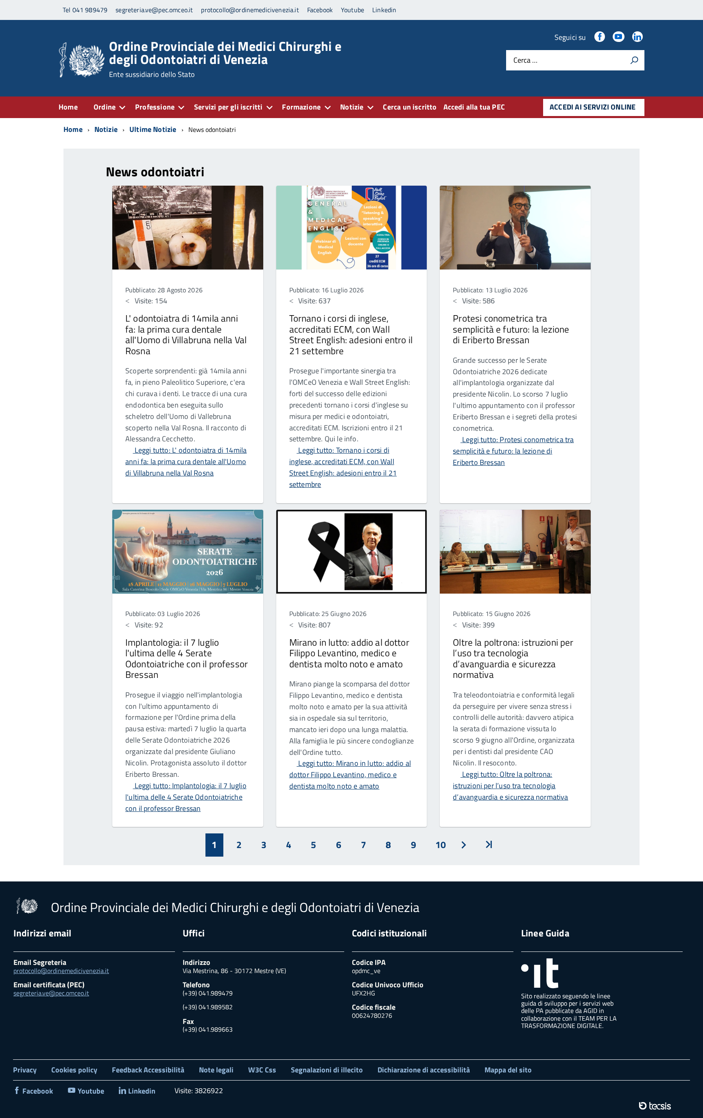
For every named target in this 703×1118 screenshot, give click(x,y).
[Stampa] (634, 60)
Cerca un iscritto (410, 106)
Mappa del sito (508, 1069)
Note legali (216, 1069)
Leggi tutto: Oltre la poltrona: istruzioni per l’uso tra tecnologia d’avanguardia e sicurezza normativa (510, 785)
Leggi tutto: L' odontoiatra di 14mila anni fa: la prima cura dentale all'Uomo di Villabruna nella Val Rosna (186, 461)
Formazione (301, 106)
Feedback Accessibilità (148, 1069)
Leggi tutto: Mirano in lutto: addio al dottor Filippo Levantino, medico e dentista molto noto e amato (350, 774)
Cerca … (525, 60)
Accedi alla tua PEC (474, 106)
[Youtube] (619, 37)
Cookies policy (74, 1069)
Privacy (25, 1069)
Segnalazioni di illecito (327, 1069)
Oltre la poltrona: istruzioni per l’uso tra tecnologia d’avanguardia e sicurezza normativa (513, 658)
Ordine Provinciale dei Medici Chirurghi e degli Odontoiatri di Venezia (225, 59)
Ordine (105, 106)
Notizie (351, 106)
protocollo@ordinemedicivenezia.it (61, 971)
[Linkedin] (638, 37)
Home (68, 106)
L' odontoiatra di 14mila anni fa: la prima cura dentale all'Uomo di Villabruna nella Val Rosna (186, 334)
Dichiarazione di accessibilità (424, 1069)
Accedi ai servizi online (592, 106)
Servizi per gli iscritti (228, 106)
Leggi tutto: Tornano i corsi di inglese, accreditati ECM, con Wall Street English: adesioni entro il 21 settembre (343, 467)
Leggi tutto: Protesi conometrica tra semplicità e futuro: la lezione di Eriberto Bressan (513, 451)
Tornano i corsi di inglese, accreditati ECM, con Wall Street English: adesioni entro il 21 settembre (351, 334)
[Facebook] (600, 37)
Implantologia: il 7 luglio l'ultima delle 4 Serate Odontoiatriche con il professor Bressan (186, 658)
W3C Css (262, 1069)
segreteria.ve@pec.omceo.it (51, 993)
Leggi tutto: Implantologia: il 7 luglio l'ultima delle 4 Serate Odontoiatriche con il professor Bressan (186, 797)
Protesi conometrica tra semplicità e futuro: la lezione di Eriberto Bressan (511, 329)
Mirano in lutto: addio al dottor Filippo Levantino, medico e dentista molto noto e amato (349, 653)
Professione (155, 106)
